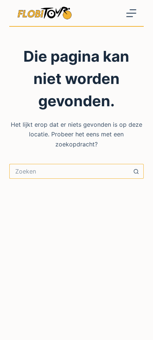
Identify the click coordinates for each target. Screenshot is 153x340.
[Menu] (131, 13)
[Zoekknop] (136, 171)
